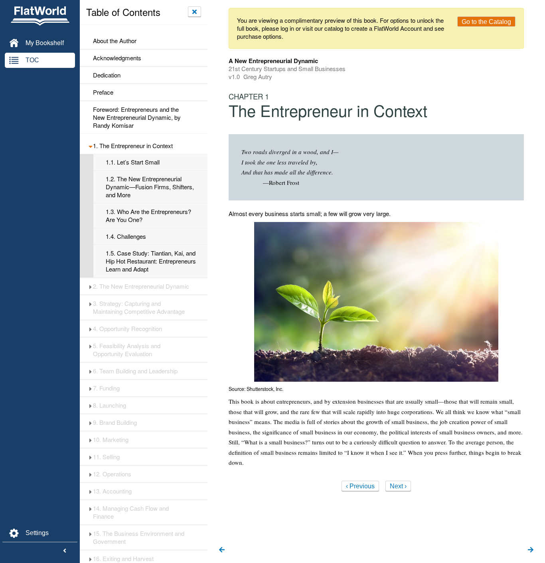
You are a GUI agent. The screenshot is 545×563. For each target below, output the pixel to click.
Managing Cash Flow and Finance (131, 512)
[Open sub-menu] (90, 146)
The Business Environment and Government (138, 537)
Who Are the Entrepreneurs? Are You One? (148, 216)
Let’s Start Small (133, 162)
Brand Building (115, 422)
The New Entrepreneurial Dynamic (141, 286)
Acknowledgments (117, 58)
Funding (106, 388)
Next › (398, 486)
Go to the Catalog (486, 21)
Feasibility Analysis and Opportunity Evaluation (126, 350)
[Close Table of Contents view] (194, 11)
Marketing (110, 440)
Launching (109, 405)
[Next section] (531, 550)
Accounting (112, 491)
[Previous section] (222, 550)
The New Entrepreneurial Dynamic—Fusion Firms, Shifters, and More (150, 187)
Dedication (106, 75)
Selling (106, 457)
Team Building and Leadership (135, 371)
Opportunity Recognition (127, 329)
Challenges (126, 236)
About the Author (114, 41)
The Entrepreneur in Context (133, 146)
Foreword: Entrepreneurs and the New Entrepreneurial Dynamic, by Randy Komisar (137, 117)
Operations (112, 474)
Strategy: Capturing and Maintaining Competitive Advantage (139, 307)
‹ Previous (360, 486)
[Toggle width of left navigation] (64, 551)
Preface (103, 92)
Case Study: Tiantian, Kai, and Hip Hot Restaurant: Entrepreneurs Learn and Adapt (151, 261)
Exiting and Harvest (123, 559)
